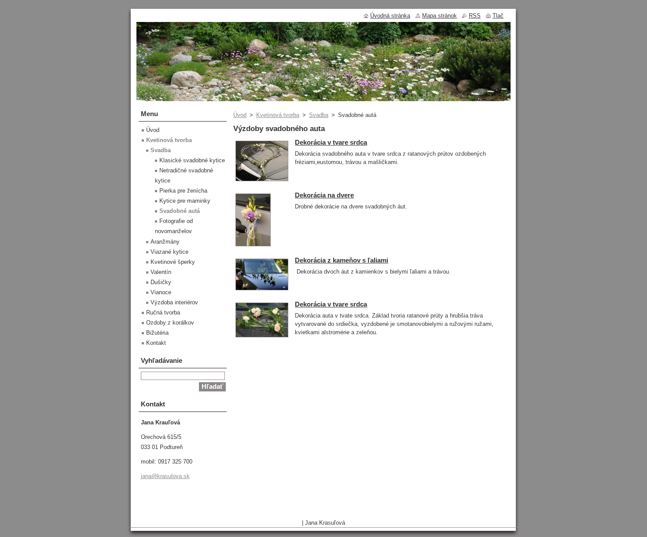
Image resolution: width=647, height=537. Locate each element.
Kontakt (156, 343)
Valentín (161, 272)
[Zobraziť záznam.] (261, 181)
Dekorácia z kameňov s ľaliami (341, 260)
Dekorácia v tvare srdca (331, 142)
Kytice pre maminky (184, 200)
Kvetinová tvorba (277, 115)
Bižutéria (157, 332)
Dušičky (161, 282)
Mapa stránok (439, 15)
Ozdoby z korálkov (170, 322)
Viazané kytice (169, 251)
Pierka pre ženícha (183, 190)
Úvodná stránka (390, 15)
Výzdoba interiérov (174, 302)
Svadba (318, 115)
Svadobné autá (179, 211)
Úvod (239, 115)
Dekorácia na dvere (324, 195)
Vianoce (161, 292)
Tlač (498, 15)
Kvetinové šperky (173, 262)
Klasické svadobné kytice (192, 160)
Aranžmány (165, 241)
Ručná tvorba (163, 312)
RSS (475, 15)
